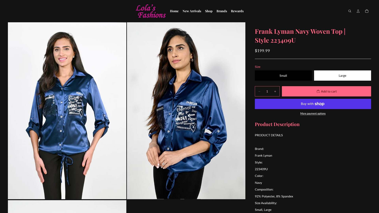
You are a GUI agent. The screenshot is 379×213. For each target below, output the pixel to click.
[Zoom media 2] (186, 110)
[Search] (349, 11)
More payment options (313, 113)
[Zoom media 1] (67, 110)
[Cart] (366, 11)
